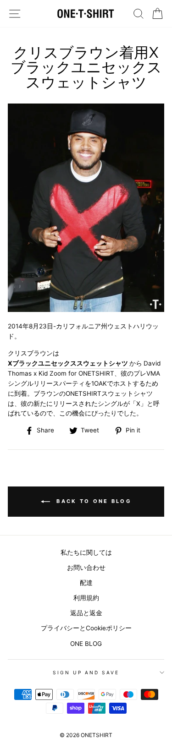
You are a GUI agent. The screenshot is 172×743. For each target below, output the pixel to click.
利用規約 (86, 597)
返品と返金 (86, 613)
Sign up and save (86, 672)
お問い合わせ (86, 567)
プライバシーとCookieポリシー (86, 628)
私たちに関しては (86, 552)
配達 (86, 582)
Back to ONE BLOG (92, 501)
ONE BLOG (86, 643)
